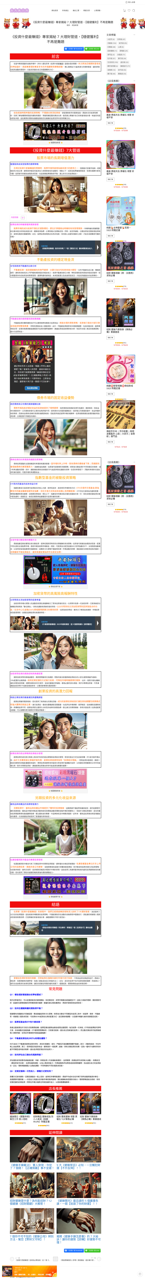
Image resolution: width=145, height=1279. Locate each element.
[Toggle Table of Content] (21, 218)
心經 (120, 47)
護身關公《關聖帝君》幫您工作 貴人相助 (20, 1117)
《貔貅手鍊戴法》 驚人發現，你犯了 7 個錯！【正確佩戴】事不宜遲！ (32, 1166)
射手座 (123, 43)
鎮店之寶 (76, 10)
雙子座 (111, 74)
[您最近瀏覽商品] (140, 1274)
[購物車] (124, 10)
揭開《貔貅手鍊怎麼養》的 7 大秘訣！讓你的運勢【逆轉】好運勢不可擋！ (79, 1239)
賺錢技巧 (125, 66)
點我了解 (110, 123)
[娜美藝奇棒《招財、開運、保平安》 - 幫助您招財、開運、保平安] (19, 10)
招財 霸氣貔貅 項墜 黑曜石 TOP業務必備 (67, 1117)
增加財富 (75, 25)
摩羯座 (123, 51)
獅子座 (122, 58)
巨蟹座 (111, 47)
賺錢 (61, 64)
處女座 (124, 62)
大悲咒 (111, 39)
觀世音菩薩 (113, 66)
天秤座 (121, 39)
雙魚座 (122, 74)
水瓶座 (121, 54)
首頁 (68, 25)
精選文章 (86, 10)
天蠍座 (112, 43)
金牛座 (122, 70)
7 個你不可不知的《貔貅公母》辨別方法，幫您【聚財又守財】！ (32, 1238)
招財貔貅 (112, 51)
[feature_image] (20, 1103)
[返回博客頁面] (55, 1259)
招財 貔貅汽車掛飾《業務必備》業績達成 (90, 1117)
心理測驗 (97, 10)
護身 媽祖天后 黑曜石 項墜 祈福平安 (120, 116)
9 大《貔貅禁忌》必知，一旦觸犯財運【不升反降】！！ (78, 1166)
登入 (21, 1277)
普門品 (111, 54)
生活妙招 (113, 62)
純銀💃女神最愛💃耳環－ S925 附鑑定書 (118, 229)
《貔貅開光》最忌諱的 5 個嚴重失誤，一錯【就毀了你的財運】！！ (77, 1202)
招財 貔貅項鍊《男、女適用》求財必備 (120, 274)
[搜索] (133, 10)
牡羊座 (111, 58)
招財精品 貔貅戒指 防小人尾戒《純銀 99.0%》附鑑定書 (43, 1119)
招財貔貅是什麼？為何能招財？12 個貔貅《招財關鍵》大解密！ (31, 1202)
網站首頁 (55, 10)
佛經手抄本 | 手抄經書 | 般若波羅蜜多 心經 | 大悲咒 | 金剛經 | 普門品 (120, 434)
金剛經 (111, 70)
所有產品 (65, 10)
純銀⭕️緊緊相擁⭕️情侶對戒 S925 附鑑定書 (119, 387)
